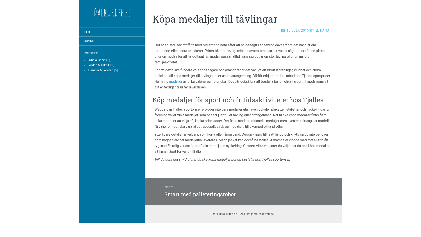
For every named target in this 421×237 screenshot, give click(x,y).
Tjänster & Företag (100, 70)
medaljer (175, 81)
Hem (87, 32)
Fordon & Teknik (99, 65)
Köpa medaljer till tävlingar (215, 19)
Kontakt (90, 41)
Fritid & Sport (96, 60)
